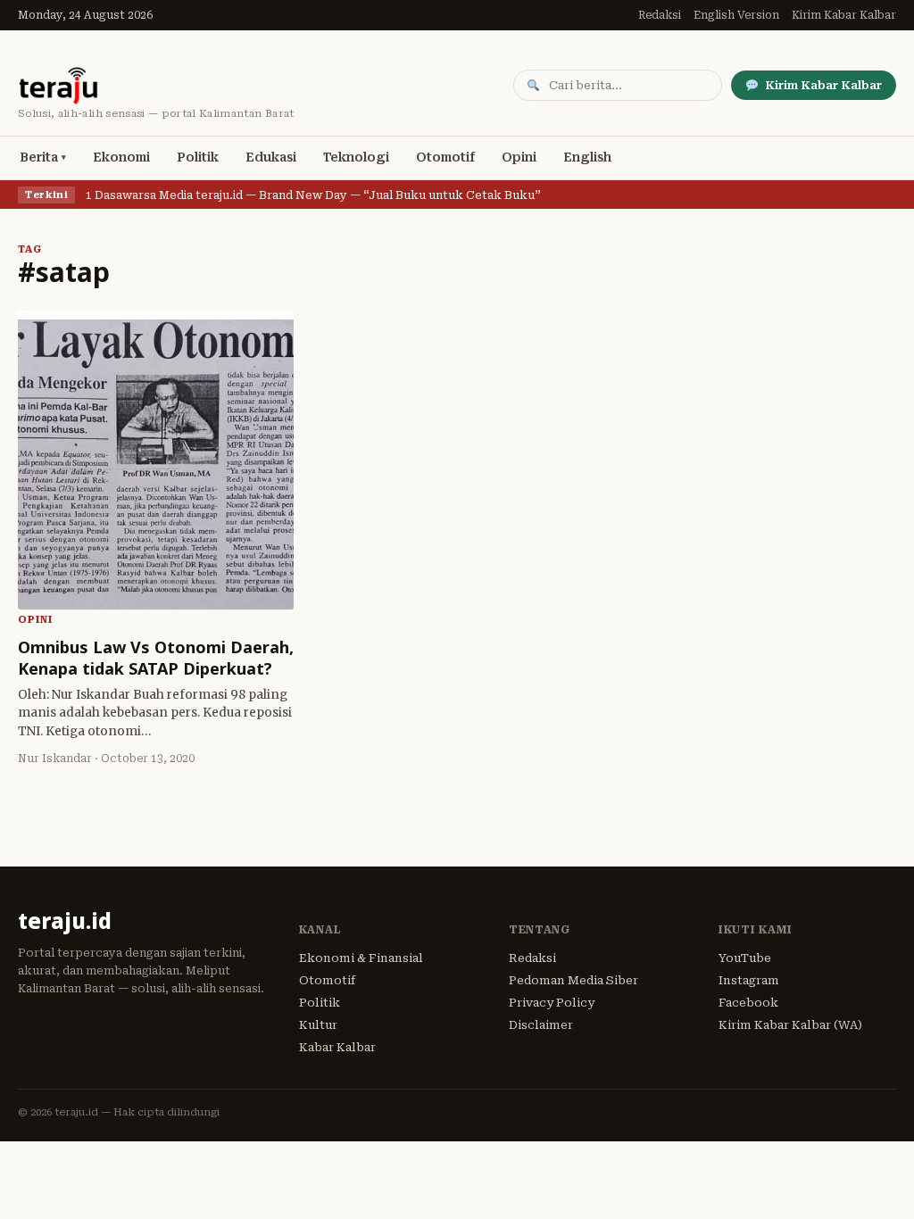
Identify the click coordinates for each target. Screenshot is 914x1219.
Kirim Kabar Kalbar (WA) (790, 1025)
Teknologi (356, 157)
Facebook (748, 1002)
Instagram (749, 980)
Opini (519, 157)
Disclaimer (541, 1025)
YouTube (745, 958)
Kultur (318, 1025)
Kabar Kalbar (337, 1047)
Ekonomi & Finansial (361, 958)
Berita (39, 157)
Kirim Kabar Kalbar (844, 15)
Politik (198, 157)
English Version (736, 15)
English (587, 157)
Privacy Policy (551, 1002)
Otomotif (445, 157)
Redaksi (659, 15)
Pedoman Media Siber (573, 980)
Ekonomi (121, 157)
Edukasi (270, 157)
